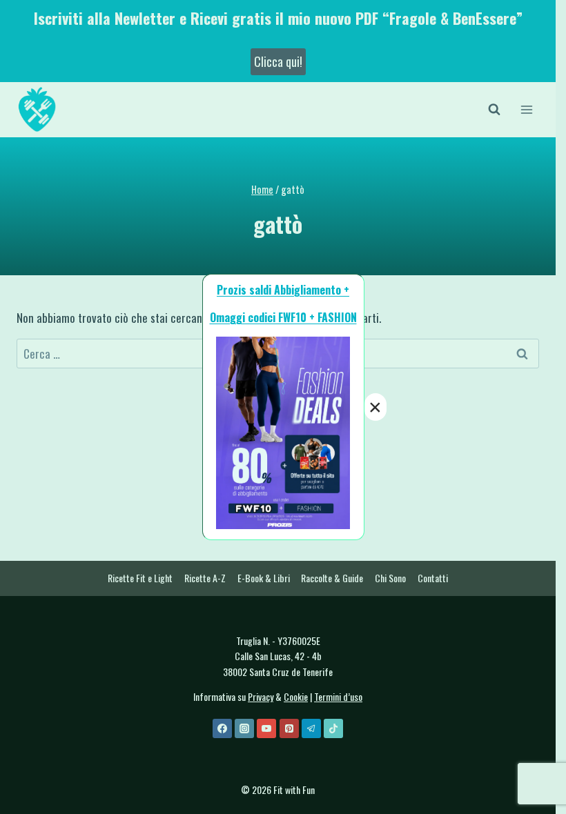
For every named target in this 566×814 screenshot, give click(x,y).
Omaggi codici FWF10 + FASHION (283, 317)
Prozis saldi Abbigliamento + (283, 289)
